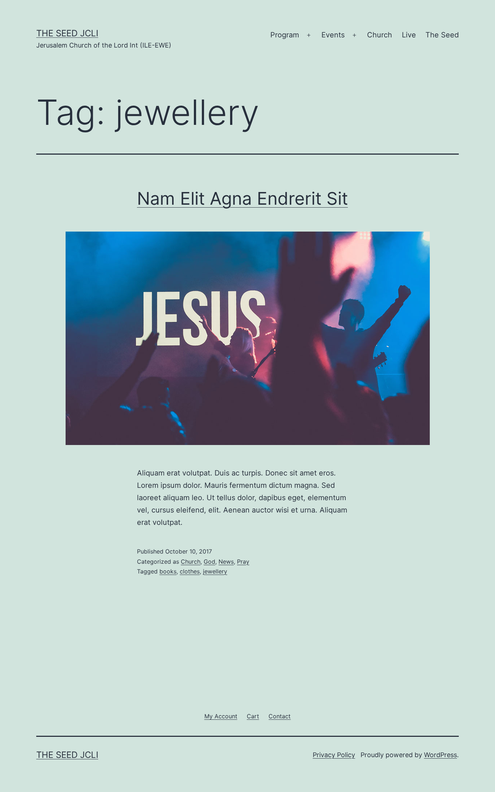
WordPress (440, 755)
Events (333, 34)
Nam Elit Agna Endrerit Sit (242, 198)
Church (379, 34)
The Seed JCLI (67, 33)
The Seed (442, 34)
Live (409, 34)
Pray (243, 561)
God (209, 561)
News (226, 561)
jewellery (215, 571)
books (167, 571)
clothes (190, 571)
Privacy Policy (334, 755)
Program (284, 34)
